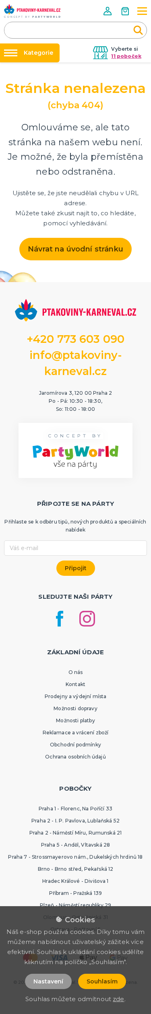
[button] (108, 11)
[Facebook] (59, 619)
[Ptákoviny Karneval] (32, 11)
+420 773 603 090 (76, 339)
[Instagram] (87, 619)
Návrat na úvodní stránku (75, 249)
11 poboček (126, 56)
